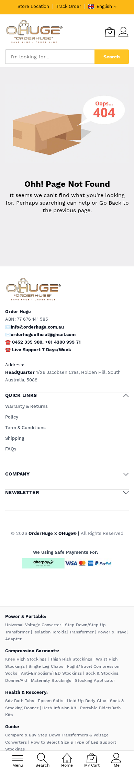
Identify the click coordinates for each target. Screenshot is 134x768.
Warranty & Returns (26, 406)
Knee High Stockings (25, 659)
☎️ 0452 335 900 (23, 342)
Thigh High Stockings (71, 659)
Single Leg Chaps (46, 666)
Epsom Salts (50, 700)
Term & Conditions (25, 427)
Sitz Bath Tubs (19, 700)
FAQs (10, 448)
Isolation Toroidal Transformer (63, 632)
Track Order (68, 6)
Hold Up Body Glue (86, 700)
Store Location (33, 6)
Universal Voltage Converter (33, 624)
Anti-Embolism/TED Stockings (51, 673)
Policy (11, 417)
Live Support (41, 349)
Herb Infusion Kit (59, 708)
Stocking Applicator (95, 680)
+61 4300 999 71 (63, 342)
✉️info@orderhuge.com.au (34, 327)
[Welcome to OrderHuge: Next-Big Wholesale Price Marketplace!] (34, 32)
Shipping (14, 438)
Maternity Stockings (51, 680)
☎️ (8, 349)
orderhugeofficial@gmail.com (43, 334)
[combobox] (49, 56)
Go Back (110, 202)
